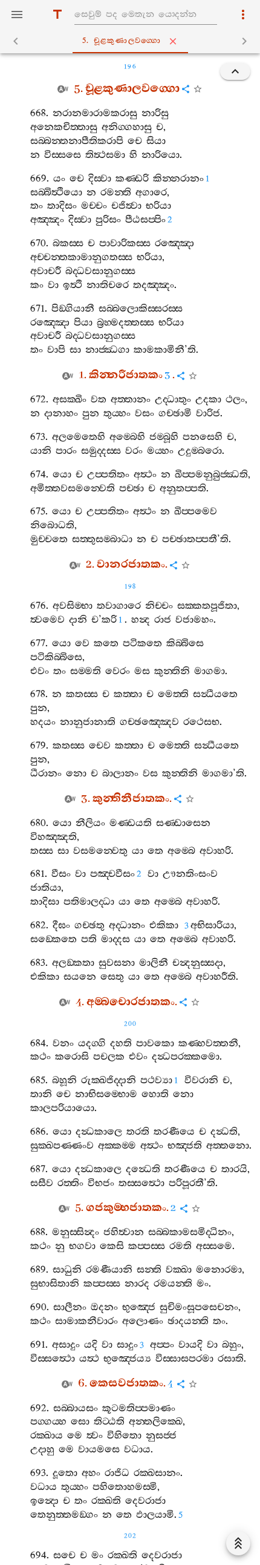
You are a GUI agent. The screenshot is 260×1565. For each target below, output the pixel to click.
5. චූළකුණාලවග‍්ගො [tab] (121, 40)
